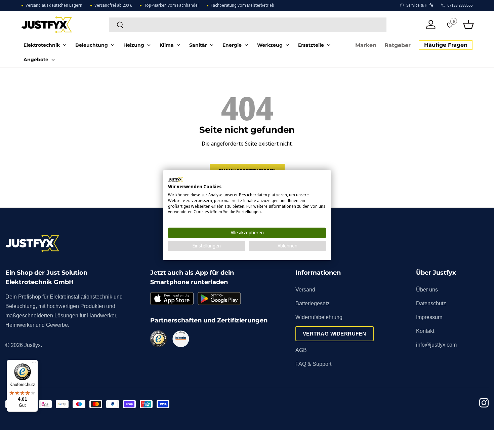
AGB (301, 350)
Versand (305, 289)
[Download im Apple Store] (171, 298)
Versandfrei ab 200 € (113, 5)
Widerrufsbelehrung (318, 317)
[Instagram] (484, 404)
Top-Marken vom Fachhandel (171, 5)
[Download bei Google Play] (219, 298)
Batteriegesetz (312, 303)
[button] (468, 24)
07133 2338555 (459, 5)
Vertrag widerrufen (334, 334)
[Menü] (34, 364)
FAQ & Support (313, 364)
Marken (365, 45)
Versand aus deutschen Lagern (54, 5)
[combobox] (247, 24)
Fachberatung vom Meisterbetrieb (242, 5)
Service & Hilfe (419, 5)
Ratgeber (397, 45)
